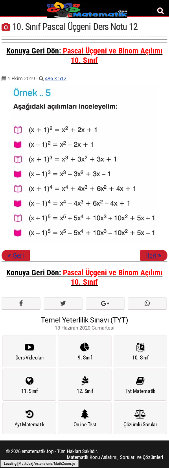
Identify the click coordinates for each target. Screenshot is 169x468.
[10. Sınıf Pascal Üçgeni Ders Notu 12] (84, 241)
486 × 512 (55, 78)
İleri (152, 255)
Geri (17, 255)
